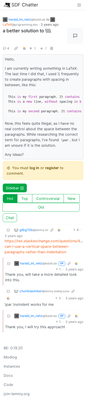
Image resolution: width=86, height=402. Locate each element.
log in (34, 167)
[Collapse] (8, 229)
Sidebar (12, 188)
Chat (10, 217)
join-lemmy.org (17, 393)
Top (24, 198)
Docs (8, 375)
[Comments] (75, 36)
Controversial (48, 198)
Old (41, 207)
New (71, 198)
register (52, 167)
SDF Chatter (24, 5)
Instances (12, 366)
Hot (10, 198)
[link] (16, 48)
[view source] (51, 48)
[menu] (79, 4)
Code (8, 384)
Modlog (10, 357)
